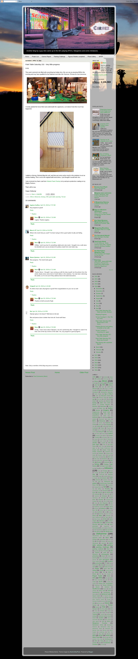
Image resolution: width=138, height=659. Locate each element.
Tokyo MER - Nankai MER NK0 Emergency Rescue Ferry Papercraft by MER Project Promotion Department (103, 264)
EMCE (95, 460)
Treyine (109, 610)
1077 (100, 377)
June (97, 303)
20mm (96, 381)
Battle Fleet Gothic (105, 402)
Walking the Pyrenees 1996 (101, 223)
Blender (98, 410)
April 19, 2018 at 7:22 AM (48, 298)
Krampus (96, 508)
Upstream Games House (104, 616)
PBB (111, 550)
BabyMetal (101, 401)
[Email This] (47, 194)
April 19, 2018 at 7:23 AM (48, 327)
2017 (96, 355)
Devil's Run (101, 446)
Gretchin (103, 485)
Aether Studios (98, 394)
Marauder (108, 515)
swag (108, 601)
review (97, 572)
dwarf (109, 455)
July (97, 301)
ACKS (100, 388)
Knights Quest (109, 506)
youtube (94, 642)
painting (110, 545)
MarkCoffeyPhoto (75, 652)
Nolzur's (101, 529)
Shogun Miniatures (108, 585)
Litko (93, 512)
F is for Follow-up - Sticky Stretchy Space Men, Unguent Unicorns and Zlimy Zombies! (102, 244)
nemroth (103, 528)
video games (95, 621)
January (98, 352)
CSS (110, 440)
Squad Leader (96, 596)
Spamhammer (96, 592)
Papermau (97, 260)
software (94, 590)
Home (27, 56)
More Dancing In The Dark (101, 237)
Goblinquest (107, 481)
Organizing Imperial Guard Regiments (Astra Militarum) (106, 111)
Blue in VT (33, 230)
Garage (100, 476)
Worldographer (109, 639)
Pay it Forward (104, 550)
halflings (99, 488)
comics (110, 433)
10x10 (105, 377)
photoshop (95, 556)
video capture (108, 619)
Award (94, 401)
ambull (94, 397)
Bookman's (101, 419)
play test (109, 557)
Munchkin (94, 524)
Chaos (102, 428)
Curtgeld (103, 442)
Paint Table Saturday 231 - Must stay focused (104, 339)
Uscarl (94, 617)
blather (110, 408)
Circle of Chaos (100, 429)
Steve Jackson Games (98, 599)
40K (103, 385)
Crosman (94, 441)
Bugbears (107, 422)
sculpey (109, 581)
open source (106, 535)
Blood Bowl (106, 412)
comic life (104, 433)
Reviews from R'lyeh (100, 187)
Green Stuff (95, 485)
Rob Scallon (107, 574)
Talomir (107, 603)
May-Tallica (105, 517)
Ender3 (106, 460)
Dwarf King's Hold (96, 456)
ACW (98, 390)
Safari (111, 578)
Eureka (99, 462)
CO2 (107, 429)
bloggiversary (95, 412)
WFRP (101, 56)
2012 (96, 367)
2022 (96, 276)
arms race (99, 399)
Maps (100, 515)
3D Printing (109, 383)
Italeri (100, 501)
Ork (93, 541)
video (101, 619)
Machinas (101, 513)
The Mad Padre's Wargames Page (99, 251)
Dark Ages (95, 444)
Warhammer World (97, 628)
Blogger (90, 652)
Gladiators (105, 479)
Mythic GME (103, 524)
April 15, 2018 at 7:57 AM (47, 205)
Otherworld (95, 543)
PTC (106, 563)
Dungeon (100, 453)
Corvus (111, 437)
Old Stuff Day (97, 531)
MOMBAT (110, 520)
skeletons (107, 587)
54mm (96, 386)
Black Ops (102, 408)
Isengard (94, 501)
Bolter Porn (107, 415)
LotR (95, 513)
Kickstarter (101, 504)
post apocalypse (104, 559)
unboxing (109, 614)
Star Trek (108, 597)
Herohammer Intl (96, 490)
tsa (102, 612)
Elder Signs (97, 458)
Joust (111, 501)
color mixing (109, 431)
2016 (96, 357)
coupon (96, 439)
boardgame (95, 414)
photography (105, 554)
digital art (94, 448)
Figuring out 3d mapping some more (106, 140)
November (99, 291)
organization (102, 539)
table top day (100, 603)
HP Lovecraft (95, 494)
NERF (95, 529)
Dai (31, 311)
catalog (104, 426)
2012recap (105, 378)
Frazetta (96, 472)
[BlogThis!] (48, 194)
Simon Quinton (35, 257)
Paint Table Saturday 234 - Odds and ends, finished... (104, 311)
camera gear (101, 424)
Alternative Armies (106, 395)
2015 (96, 360)
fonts (99, 470)
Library (101, 510)
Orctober (94, 539)
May (97, 306)
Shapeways (97, 585)
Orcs (107, 537)
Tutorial (94, 614)
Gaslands (106, 476)
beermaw (103, 406)
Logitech (111, 512)
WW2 (95, 641)
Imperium (97, 496)
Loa (106, 512)
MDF (111, 517)
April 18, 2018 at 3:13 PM (40, 311)
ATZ (110, 399)
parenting (96, 550)
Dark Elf (105, 444)
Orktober (103, 541)
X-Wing (101, 641)
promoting (98, 563)
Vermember (95, 619)
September (99, 296)
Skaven (98, 587)
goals (99, 481)
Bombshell (95, 417)
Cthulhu (94, 442)
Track (96, 610)
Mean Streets (97, 519)
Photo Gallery (92, 56)
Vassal (109, 617)
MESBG (105, 519)
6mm (103, 386)
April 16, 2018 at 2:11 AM (48, 257)
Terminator (102, 605)
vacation (101, 617)
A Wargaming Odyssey (101, 202)
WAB (103, 621)
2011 (96, 370)
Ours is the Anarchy (99, 188)
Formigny (105, 471)
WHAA (108, 635)
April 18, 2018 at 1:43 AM (43, 286)
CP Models (108, 439)
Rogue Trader (97, 576)
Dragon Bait (95, 450)
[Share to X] (50, 194)
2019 (96, 284)
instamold (108, 499)
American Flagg (102, 397)
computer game (99, 435)
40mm (111, 385)
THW (103, 607)
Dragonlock (107, 451)
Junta (96, 503)
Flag (97, 468)
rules (107, 578)
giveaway (98, 479)
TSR (106, 612)
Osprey (109, 541)
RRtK (100, 578)
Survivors (103, 601)
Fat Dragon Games (104, 466)
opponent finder (97, 537)
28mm (32, 197)
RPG (93, 578)
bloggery (106, 410)
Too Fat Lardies (104, 609)
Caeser (94, 424)
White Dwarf (96, 637)
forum (111, 470)
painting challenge (102, 547)
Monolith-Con (98, 522)
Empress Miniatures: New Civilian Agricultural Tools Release (101, 196)
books (109, 419)
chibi (93, 430)
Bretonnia (37, 197)
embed (111, 458)
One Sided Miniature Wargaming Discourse (101, 221)
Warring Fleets (96, 630)
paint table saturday (55, 197)
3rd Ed (97, 385)
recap (101, 570)
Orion (109, 539)
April (97, 308)
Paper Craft (110, 549)
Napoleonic (106, 526)
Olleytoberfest (95, 535)
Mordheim (108, 522)
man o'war (108, 513)
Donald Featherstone (105, 448)
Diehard (108, 446)
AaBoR (108, 386)
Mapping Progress (101, 314)
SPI (98, 594)
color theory (97, 433)
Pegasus (97, 552)
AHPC (97, 395)
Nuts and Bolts (109, 529)
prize (102, 561)
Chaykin (109, 428)
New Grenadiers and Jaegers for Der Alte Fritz (102, 254)
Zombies (95, 644)
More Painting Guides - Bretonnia (105, 169)
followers (109, 468)
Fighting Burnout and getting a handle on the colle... (104, 327)
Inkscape (103, 497)
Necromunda (95, 528)
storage (108, 599)
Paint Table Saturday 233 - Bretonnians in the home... (104, 322)
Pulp (110, 563)
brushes (101, 422)
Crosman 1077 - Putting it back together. (105, 125)
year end (108, 641)
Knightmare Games (98, 506)
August (98, 298)
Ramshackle (108, 565)
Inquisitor (100, 499)
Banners (108, 401)
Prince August (95, 561)
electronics (104, 458)
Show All (111, 269)
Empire (100, 460)
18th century (97, 379)
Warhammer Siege (105, 626)
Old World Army (108, 531)
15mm (111, 377)
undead (94, 616)
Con (106, 435)
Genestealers (103, 478)
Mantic (94, 515)
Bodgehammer (95, 415)
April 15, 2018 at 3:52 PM (44, 230)
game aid (103, 472)
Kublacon (103, 508)
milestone (102, 520)
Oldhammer (101, 534)
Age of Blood (108, 394)
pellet (104, 552)
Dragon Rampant (97, 451)
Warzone (105, 630)
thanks (97, 607)
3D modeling (101, 383)
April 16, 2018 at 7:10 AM (48, 217)
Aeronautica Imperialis (107, 392)
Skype (104, 588)
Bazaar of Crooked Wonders (101, 404)
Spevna (94, 594)
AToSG (105, 399)
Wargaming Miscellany (101, 228)
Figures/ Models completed (76, 56)
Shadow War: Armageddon (105, 583)
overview (103, 543)
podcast (94, 559)
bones (101, 417)
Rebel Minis (107, 568)
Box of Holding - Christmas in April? (105, 154)
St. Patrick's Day (107, 596)
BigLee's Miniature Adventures (100, 210)
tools (111, 609)
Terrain (63, 197)
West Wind (101, 633)
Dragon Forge (106, 450)
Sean (36, 217)
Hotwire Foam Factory (53, 181)
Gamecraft (101, 474)
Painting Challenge (59, 56)
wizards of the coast (97, 639)
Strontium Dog (95, 601)
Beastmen (95, 406)
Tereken (94, 605)
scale (106, 579)
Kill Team (110, 504)
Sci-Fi (101, 581)
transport (102, 610)
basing (94, 402)
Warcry (108, 621)
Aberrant (94, 388)
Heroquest (105, 490)
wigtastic (104, 637)
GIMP (111, 478)
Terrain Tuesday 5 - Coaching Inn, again (102, 331)
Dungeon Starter (102, 455)
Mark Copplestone (96, 517)
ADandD (103, 390)
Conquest (97, 437)
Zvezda (102, 644)
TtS (110, 612)
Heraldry (107, 488)
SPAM (109, 590)
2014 (96, 362)
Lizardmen (99, 512)
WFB (93, 635)
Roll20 (108, 576)
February (99, 349)
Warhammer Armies (97, 625)
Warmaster (107, 628)
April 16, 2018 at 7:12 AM (48, 242)
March (98, 347)
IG (112, 494)
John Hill (106, 501)
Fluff (102, 468)
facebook (106, 462)
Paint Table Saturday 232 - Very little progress (104, 335)
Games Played (46, 56)
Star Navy (102, 597)
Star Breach (95, 597)
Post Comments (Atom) (40, 376)
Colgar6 (32, 286)
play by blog (102, 557)
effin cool (110, 457)
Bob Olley (107, 414)
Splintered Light (106, 594)
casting (98, 426)
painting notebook (97, 549)
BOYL (94, 421)
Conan (111, 435)
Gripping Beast (97, 487)
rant (93, 566)
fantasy (43, 197)
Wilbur (109, 637)
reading (100, 566)
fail (112, 462)
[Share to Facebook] (52, 194)
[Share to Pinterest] (54, 194)
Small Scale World (100, 241)
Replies (34, 214)
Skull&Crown (96, 588)
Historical (100, 492)
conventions (104, 437)
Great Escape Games (105, 483)
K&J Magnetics (104, 503)
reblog (94, 570)
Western (109, 633)
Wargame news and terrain (102, 193)
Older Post (84, 372)
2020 (96, 281)
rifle (104, 572)
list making (108, 510)
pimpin (103, 556)
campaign (108, 424)
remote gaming (109, 570)
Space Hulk (102, 590)
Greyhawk (110, 485)
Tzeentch (102, 614)
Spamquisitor (106, 592)
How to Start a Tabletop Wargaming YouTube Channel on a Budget (102, 214)
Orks (98, 541)
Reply (31, 210)
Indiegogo (104, 496)
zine (100, 642)
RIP (100, 574)
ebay (104, 457)
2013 (96, 365)
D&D (109, 442)
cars (93, 426)
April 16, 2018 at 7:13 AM (48, 269)
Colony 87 (101, 431)
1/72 (93, 377)
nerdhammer (110, 528)
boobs (106, 417)
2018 (96, 286)
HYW (108, 494)
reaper (97, 568)
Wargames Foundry (99, 623)
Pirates (109, 556)
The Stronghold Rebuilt (101, 235)
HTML (103, 494)
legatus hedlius (35, 205)
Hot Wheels (108, 492)
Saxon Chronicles (98, 579)
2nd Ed (94, 383)
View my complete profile (99, 75)
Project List (35, 56)
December (99, 288)
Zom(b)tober (106, 642)
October (98, 293)
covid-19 (102, 439)
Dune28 (94, 453)
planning (94, 557)
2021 (96, 279)
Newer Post (30, 372)
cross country (103, 440)
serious (94, 583)
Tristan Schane (96, 612)
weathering (101, 632)
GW (47, 197)
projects (110, 561)
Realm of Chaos (108, 566)
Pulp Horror (95, 565)
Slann (109, 588)
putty (102, 565)
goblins (94, 483)
